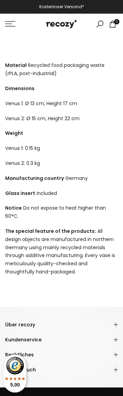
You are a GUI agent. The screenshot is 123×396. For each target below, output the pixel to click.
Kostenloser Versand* (61, 7)
